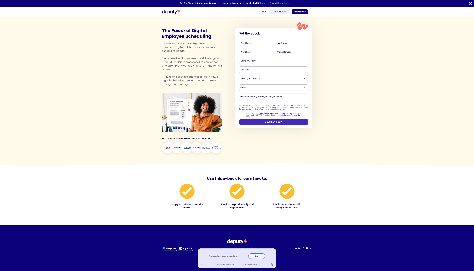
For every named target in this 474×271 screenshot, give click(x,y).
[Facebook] (303, 248)
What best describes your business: (254, 87)
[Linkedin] (296, 248)
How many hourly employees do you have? (257, 96)
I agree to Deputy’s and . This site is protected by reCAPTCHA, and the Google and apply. (274, 115)
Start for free (300, 12)
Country (244, 78)
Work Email (245, 51)
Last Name (281, 42)
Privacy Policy (287, 113)
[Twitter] (311, 248)
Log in (263, 12)
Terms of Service (297, 115)
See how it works (278, 12)
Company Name (247, 60)
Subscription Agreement (269, 113)
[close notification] (470, 3)
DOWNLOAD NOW (273, 122)
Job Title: (244, 69)
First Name (245, 42)
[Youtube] (307, 248)
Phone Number (282, 51)
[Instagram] (299, 248)
